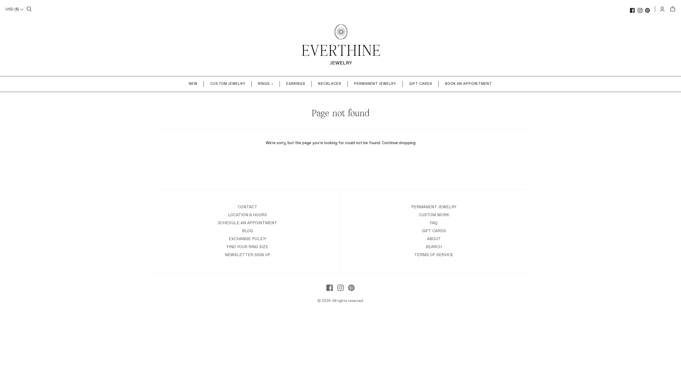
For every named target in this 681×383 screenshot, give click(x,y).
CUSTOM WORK (434, 215)
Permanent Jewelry (375, 84)
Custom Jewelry (227, 84)
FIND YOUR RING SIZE (247, 247)
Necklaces (329, 84)
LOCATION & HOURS (247, 215)
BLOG (247, 231)
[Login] (662, 9)
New (193, 84)
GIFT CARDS (434, 231)
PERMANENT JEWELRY (433, 207)
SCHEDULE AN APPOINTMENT (247, 223)
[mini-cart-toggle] (672, 9)
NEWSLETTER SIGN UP (247, 255)
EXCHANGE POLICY (247, 239)
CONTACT (247, 207)
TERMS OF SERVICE (433, 255)
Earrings (295, 84)
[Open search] (29, 9)
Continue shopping (399, 143)
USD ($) (13, 9)
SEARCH (434, 247)
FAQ (434, 223)
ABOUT (434, 239)
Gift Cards (420, 84)
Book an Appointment (468, 84)
